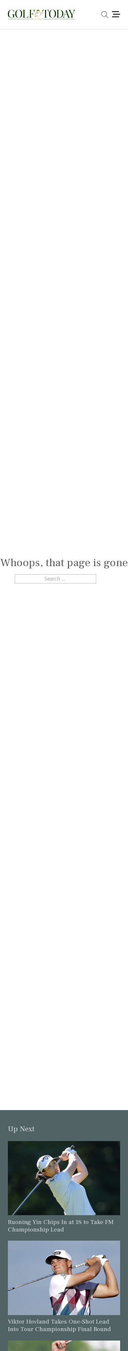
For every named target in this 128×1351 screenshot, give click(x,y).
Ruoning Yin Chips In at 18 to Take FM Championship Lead (61, 1225)
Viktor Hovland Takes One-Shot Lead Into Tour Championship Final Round (59, 1325)
